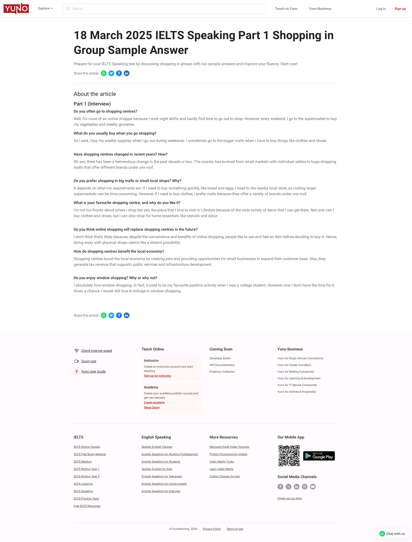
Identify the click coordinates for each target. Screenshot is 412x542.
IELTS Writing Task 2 (86, 476)
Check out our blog (290, 498)
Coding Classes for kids (225, 476)
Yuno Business (320, 8)
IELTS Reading (83, 461)
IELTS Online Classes (87, 446)
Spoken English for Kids (157, 469)
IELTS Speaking (83, 491)
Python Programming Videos (228, 454)
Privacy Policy (212, 529)
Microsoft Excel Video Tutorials (229, 446)
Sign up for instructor (157, 375)
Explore (44, 8)
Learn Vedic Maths (221, 469)
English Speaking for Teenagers (162, 476)
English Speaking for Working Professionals (170, 454)
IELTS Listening (83, 483)
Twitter (288, 487)
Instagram (305, 487)
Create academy (154, 402)
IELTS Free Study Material (90, 454)
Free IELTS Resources (87, 506)
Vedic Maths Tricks (222, 461)
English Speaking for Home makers (164, 483)
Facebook (280, 487)
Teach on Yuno (286, 8)
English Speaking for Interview (161, 491)
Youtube (313, 487)
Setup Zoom (152, 407)
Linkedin (296, 487)
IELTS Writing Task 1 (86, 469)
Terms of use (235, 529)
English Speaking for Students (161, 461)
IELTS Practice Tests (86, 498)
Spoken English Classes (157, 446)
